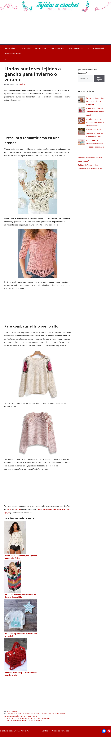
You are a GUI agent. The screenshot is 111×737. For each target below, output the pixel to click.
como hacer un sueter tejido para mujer (21, 714)
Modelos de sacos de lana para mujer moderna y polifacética (28, 718)
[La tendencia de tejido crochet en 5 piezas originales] (81, 100)
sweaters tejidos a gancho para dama (23, 716)
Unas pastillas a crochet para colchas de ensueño (24, 720)
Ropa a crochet (25, 48)
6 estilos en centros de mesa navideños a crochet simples (95, 122)
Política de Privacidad (60, 731)
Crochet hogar (40, 48)
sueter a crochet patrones (45, 714)
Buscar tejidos (99, 78)
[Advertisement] (55, 29)
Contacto (45, 731)
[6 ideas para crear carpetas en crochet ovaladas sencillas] (81, 132)
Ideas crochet (10, 48)
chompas (17, 509)
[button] (5, 59)
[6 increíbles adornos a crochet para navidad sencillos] (81, 110)
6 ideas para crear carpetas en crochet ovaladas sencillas (94, 133)
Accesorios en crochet (13, 53)
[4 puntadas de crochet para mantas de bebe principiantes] (81, 142)
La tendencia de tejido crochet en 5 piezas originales (95, 101)
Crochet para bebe (57, 48)
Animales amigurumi (96, 48)
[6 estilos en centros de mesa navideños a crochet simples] (81, 121)
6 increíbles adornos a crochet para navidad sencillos (95, 111)
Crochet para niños (76, 48)
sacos (9, 509)
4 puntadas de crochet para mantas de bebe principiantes (95, 143)
